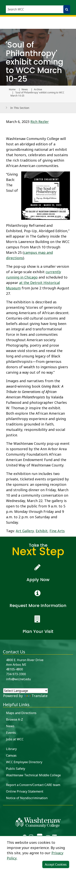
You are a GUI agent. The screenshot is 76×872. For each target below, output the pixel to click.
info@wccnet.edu (18, 679)
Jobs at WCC (15, 739)
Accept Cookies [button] (56, 864)
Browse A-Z (14, 719)
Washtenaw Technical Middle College (33, 775)
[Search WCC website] (66, 9)
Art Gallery (25, 530)
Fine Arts (57, 530)
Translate (40, 695)
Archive (38, 89)
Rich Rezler (39, 121)
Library (11, 749)
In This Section (19, 108)
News (25, 89)
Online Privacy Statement (24, 791)
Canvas (11, 755)
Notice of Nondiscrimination (27, 798)
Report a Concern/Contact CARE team (33, 785)
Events (11, 733)
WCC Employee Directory (24, 762)
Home (12, 89)
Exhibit (42, 530)
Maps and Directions (21, 713)
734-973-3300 (16, 674)
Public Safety (15, 768)
